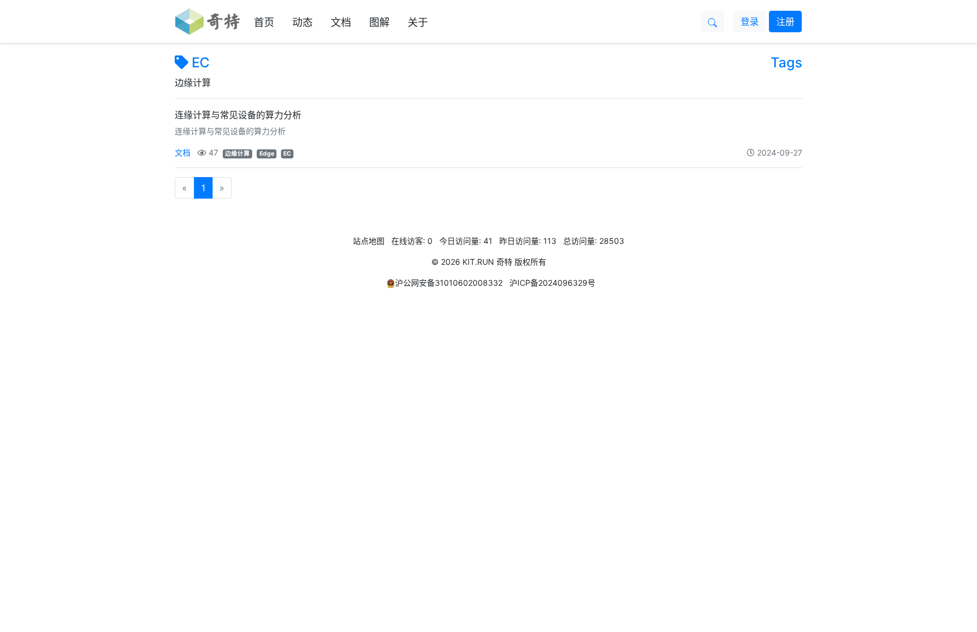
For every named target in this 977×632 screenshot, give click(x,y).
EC (201, 62)
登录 (750, 21)
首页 (264, 22)
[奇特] (207, 21)
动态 (302, 22)
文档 (341, 22)
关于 (418, 22)
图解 (379, 22)
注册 (785, 21)
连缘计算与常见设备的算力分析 (238, 115)
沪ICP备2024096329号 (552, 282)
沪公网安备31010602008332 (449, 282)
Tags (786, 62)
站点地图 (368, 241)
